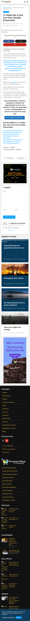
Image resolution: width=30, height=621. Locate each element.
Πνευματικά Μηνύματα (8, 402)
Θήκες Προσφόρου (7, 480)
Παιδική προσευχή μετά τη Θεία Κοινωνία (14, 510)
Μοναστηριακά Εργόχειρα (9, 467)
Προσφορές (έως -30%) (8, 500)
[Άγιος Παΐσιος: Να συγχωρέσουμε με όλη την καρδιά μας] (5, 566)
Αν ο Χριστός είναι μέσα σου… (11, 143)
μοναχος (12, 147)
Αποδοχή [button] (19, 617)
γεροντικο (6, 147)
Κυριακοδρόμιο (6, 395)
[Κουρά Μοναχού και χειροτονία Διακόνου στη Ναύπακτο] (15, 241)
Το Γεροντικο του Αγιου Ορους (15, 117)
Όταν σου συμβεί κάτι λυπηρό (12, 328)
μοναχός (14, 82)
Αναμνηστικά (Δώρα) (8, 497)
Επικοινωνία (5, 452)
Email (16, 209)
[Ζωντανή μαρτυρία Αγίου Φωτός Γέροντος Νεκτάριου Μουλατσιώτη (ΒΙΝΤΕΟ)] (5, 598)
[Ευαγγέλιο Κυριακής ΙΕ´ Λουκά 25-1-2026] (5, 551)
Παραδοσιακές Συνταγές (8, 428)
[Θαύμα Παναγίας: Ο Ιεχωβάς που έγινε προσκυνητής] (4, 606)
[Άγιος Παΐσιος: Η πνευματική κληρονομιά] (5, 586)
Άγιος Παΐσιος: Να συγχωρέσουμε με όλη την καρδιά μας (14, 564)
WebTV (4, 405)
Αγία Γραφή (5, 408)
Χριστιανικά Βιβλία (7, 490)
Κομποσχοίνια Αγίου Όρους (9, 474)
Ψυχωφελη (9, 7)
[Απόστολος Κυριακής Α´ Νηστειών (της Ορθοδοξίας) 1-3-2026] (5, 539)
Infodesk (7, 23)
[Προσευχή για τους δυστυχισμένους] (5, 520)
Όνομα (4, 209)
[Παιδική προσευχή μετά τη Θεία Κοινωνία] (5, 511)
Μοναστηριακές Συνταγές (9, 425)
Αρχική (4, 7)
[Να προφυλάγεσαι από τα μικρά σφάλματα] (15, 294)
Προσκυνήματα (6, 418)
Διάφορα (4, 399)
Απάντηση (10, 230)
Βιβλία (4, 431)
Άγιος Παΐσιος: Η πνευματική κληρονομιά (13, 585)
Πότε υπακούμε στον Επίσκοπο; (12, 141)
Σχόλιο (4, 191)
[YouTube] (6, 440)
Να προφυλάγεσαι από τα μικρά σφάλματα (14, 304)
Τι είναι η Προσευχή (7, 445)
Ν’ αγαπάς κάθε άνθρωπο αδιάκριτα (13, 130)
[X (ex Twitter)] (3, 440)
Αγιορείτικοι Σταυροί (7, 477)
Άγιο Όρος (5, 412)
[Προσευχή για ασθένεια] (5, 526)
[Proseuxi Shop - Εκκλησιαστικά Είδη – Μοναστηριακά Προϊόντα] (13, 461)
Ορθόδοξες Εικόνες (7, 493)
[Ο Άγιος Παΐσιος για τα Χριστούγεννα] (5, 577)
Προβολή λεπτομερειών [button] (8, 617)
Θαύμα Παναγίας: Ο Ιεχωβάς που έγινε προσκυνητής (14, 608)
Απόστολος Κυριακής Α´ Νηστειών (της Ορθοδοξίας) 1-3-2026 (13, 541)
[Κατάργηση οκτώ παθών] (15, 269)
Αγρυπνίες (5, 421)
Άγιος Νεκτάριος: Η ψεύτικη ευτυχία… (13, 139)
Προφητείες (5, 415)
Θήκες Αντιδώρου (7, 484)
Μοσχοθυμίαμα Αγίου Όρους (10, 471)
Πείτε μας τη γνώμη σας (8, 449)
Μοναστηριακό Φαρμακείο (9, 487)
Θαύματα (4, 392)
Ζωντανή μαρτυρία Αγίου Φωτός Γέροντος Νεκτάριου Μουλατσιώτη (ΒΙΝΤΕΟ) (14, 600)
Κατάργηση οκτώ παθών (14, 278)
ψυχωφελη (18, 149)
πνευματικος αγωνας (9, 149)
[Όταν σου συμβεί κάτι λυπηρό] (15, 318)
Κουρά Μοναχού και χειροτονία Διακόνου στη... (14, 247)
